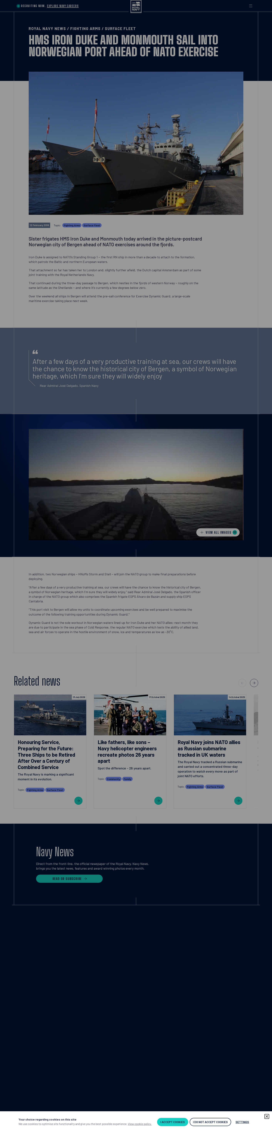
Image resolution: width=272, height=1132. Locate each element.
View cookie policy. (140, 1124)
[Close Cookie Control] (267, 1116)
